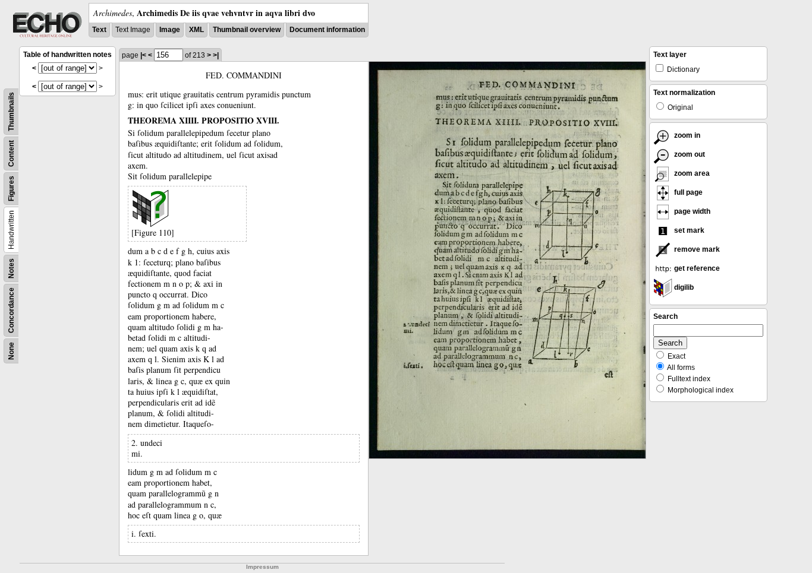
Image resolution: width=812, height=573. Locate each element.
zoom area (691, 173)
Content (11, 153)
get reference (696, 268)
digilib (683, 287)
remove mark (696, 249)
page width (691, 211)
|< (143, 55)
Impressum (262, 566)
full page (687, 192)
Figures (11, 188)
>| (216, 55)
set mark (688, 230)
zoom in (686, 135)
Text (99, 30)
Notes (11, 268)
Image (169, 30)
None (11, 351)
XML (196, 30)
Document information (327, 30)
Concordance (11, 310)
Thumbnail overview (247, 30)
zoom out (688, 154)
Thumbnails (11, 111)
